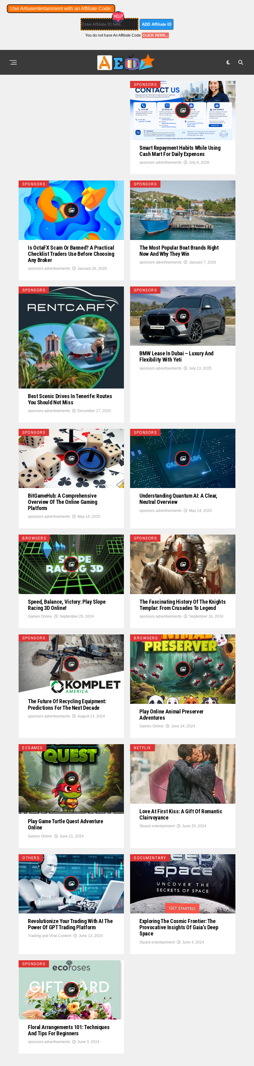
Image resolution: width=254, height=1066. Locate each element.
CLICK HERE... (155, 35)
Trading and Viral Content (49, 936)
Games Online (40, 616)
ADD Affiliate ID (156, 24)
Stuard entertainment (157, 826)
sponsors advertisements (160, 162)
